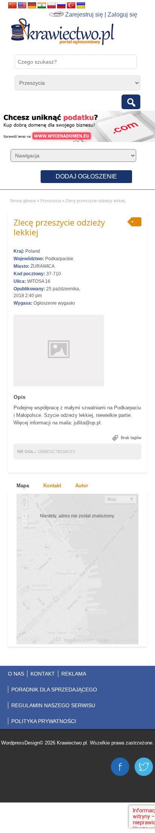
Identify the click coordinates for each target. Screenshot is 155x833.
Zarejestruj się (84, 14)
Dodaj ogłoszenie (86, 176)
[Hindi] (41, 5)
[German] (31, 5)
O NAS (16, 674)
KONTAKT (42, 674)
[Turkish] (71, 5)
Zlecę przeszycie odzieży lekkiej (59, 227)
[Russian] (61, 5)
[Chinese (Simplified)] (12, 5)
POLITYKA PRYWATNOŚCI (43, 721)
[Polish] (51, 5)
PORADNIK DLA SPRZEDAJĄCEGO (54, 690)
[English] (22, 5)
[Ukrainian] (80, 5)
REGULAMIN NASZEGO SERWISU (53, 705)
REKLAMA (73, 674)
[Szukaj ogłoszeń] (131, 102)
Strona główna (23, 200)
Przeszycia (50, 200)
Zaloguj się (122, 14)
